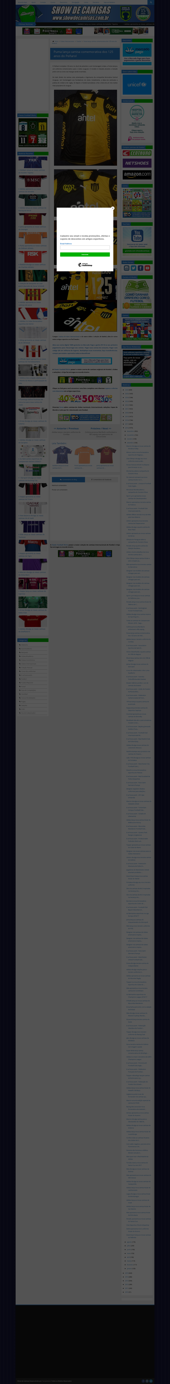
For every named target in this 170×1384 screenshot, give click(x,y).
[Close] (112, 208)
